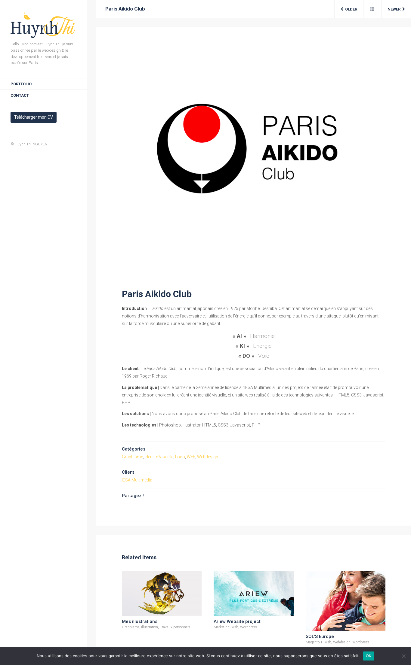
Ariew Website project (237, 621)
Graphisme (132, 456)
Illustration (149, 627)
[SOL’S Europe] (345, 601)
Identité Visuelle (159, 456)
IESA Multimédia (137, 480)
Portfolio (21, 84)
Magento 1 (314, 642)
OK (369, 655)
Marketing (222, 627)
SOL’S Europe (320, 636)
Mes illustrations (139, 621)
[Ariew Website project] (253, 593)
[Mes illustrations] (162, 593)
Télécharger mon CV (33, 117)
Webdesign (207, 456)
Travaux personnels (175, 627)
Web (191, 456)
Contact (20, 95)
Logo (180, 456)
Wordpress (248, 627)
